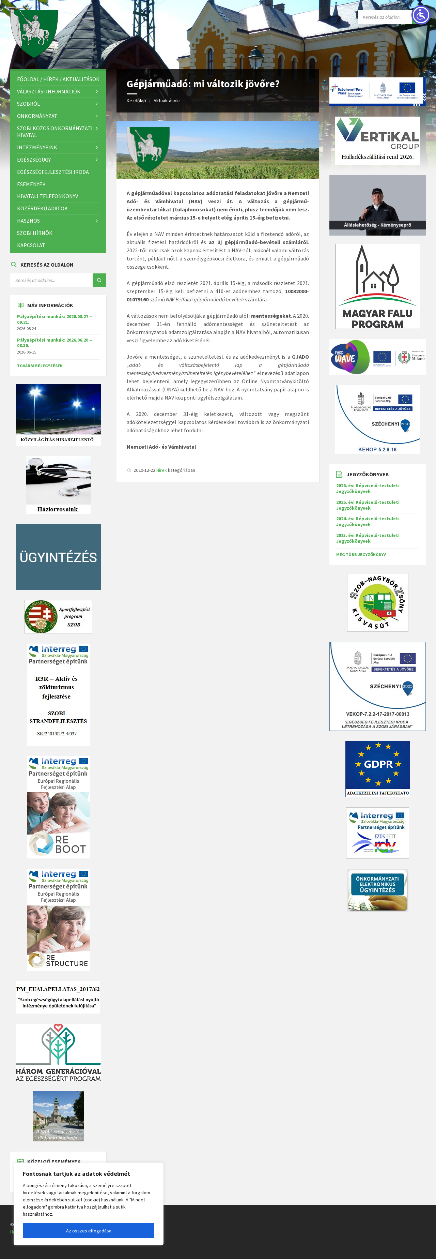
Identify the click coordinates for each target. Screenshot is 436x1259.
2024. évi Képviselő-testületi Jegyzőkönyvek (368, 521)
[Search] (99, 280)
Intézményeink (37, 147)
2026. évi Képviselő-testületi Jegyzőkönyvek (368, 488)
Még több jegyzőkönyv (361, 554)
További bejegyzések (40, 365)
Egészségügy (34, 159)
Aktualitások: (167, 101)
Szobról (28, 103)
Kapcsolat (31, 245)
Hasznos (28, 220)
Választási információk (48, 91)
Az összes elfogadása (88, 1231)
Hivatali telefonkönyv (47, 196)
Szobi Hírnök (34, 232)
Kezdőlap (136, 101)
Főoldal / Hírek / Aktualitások (58, 79)
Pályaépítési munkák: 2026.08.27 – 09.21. (54, 319)
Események (31, 184)
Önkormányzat (37, 116)
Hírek (161, 470)
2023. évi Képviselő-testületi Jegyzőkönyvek (368, 538)
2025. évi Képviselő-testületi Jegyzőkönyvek (368, 505)
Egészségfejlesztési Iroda (53, 171)
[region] (89, 1204)
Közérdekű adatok (42, 208)
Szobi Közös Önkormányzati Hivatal (55, 132)
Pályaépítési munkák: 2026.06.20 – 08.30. (54, 343)
